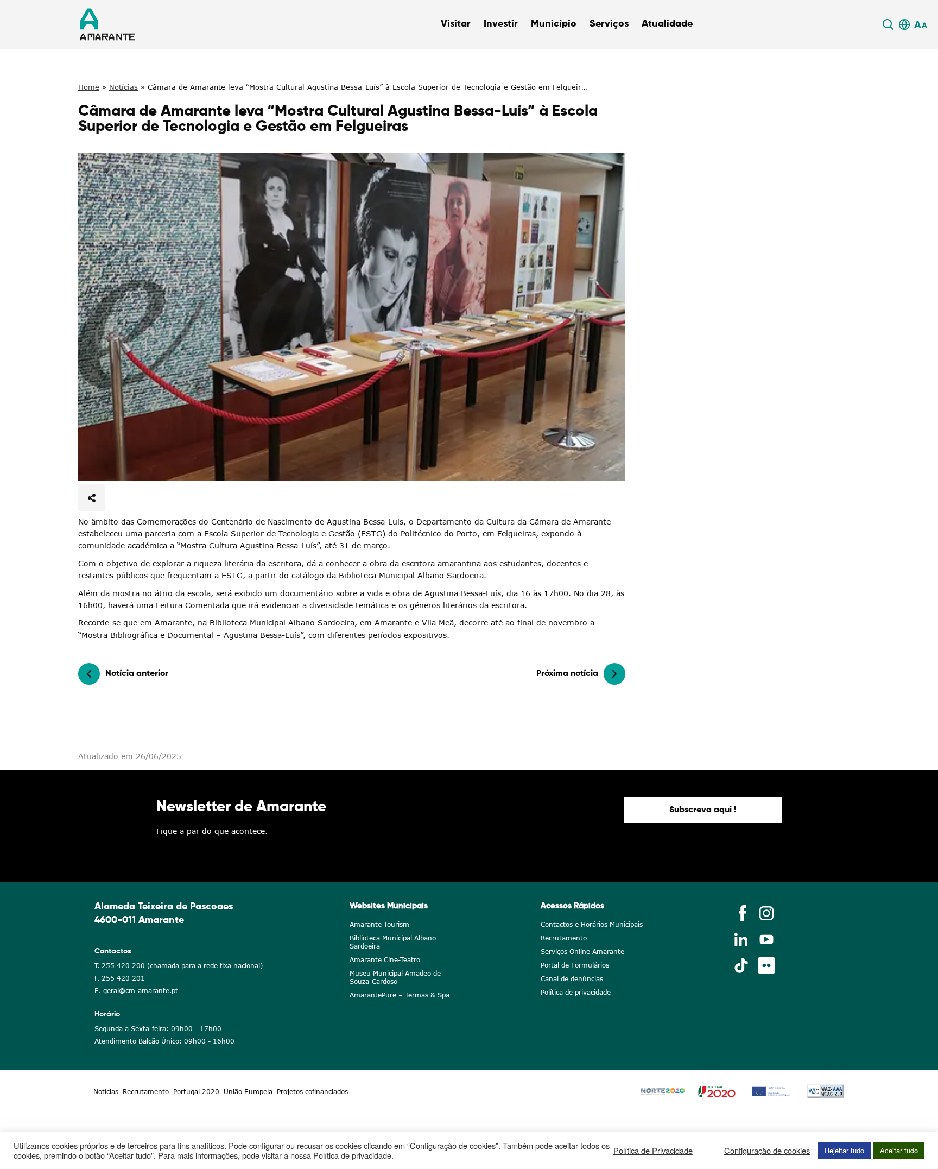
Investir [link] (501, 24)
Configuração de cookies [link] (767, 1150)
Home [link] (88, 87)
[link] (890, 24)
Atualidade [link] (667, 24)
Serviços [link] (609, 24)
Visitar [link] (456, 24)
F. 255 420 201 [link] (119, 978)
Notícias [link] (123, 87)
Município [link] (553, 24)
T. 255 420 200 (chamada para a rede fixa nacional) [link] (178, 966)
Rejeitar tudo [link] (844, 1150)
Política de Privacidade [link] (653, 1150)
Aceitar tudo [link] (899, 1150)
